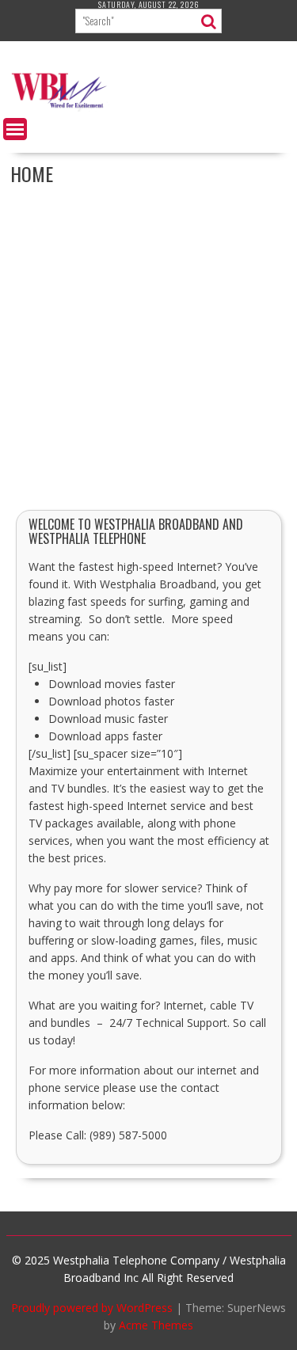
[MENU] (15, 129)
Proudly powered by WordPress (92, 1307)
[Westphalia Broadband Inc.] (148, 107)
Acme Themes (156, 1325)
